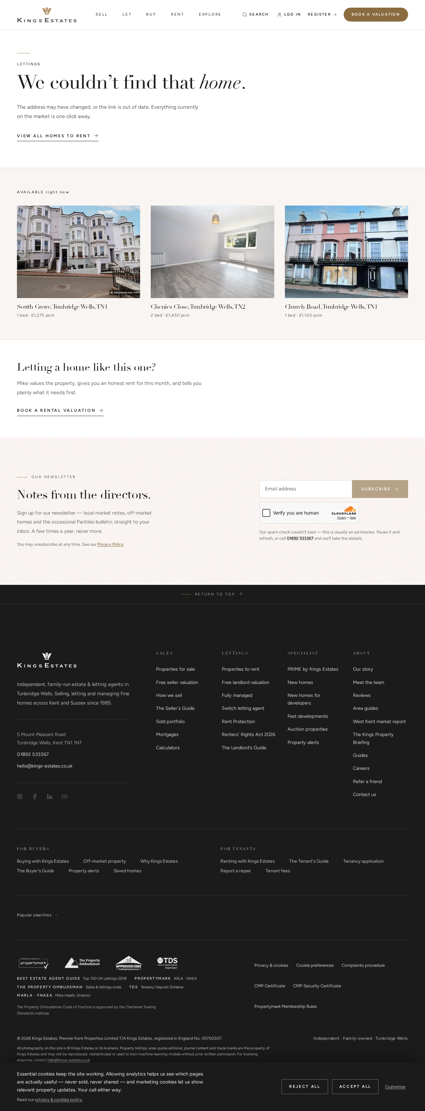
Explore (210, 14)
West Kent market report (379, 721)
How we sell (169, 695)
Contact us (364, 794)
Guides (360, 755)
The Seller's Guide (175, 708)
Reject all (304, 1086)
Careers (361, 768)
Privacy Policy (110, 544)
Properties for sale (175, 669)
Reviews (362, 695)
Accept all (355, 1086)
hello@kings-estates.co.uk (44, 766)
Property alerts (303, 742)
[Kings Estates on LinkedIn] (49, 796)
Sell (102, 14)
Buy (151, 14)
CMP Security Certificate (317, 985)
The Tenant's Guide (309, 861)
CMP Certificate (269, 985)
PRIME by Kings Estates (313, 669)
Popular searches (34, 914)
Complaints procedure (363, 965)
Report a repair (235, 870)
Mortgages (167, 734)
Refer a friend (367, 781)
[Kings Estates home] (47, 660)
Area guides (365, 708)
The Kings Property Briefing (373, 738)
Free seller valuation (177, 682)
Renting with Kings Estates (247, 861)
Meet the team (368, 682)
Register (319, 14)
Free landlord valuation (245, 682)
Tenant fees (278, 870)
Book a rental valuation (56, 410)
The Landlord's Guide (244, 748)
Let (127, 14)
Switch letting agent (243, 708)
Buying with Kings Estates (43, 861)
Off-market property (104, 861)
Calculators (168, 748)
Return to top (215, 594)
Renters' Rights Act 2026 (248, 734)
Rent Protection (238, 721)
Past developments (308, 716)
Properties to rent (240, 669)
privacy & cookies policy (58, 1099)
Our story (363, 669)
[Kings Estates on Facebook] (35, 796)
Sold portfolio (170, 721)
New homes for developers (304, 699)
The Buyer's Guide (35, 870)
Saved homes (127, 870)
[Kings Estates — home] (47, 15)
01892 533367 (300, 538)
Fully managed (237, 695)
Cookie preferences (315, 965)
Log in (292, 14)
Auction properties (308, 729)
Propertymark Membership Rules (285, 1006)
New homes (300, 682)
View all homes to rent (53, 135)
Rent (177, 14)
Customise (395, 1086)
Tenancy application (363, 861)
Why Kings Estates (159, 861)
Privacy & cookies (271, 965)
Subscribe (376, 488)
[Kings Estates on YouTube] (64, 796)
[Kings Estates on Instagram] (20, 796)
